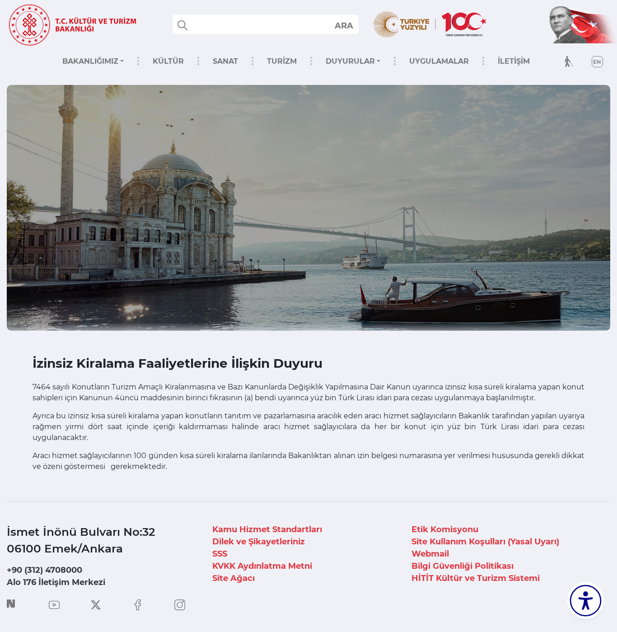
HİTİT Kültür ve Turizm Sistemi (475, 578)
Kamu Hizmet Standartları (267, 529)
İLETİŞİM (514, 61)
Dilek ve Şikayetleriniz (258, 542)
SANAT (225, 61)
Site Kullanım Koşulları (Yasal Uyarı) (485, 542)
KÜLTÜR (168, 61)
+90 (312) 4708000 (44, 570)
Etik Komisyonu (444, 529)
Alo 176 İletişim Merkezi (56, 582)
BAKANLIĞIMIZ (90, 61)
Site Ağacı (233, 578)
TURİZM (282, 61)
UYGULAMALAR (439, 61)
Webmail (430, 554)
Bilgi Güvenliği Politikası (462, 566)
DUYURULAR (350, 61)
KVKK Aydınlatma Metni (262, 566)
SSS (219, 554)
